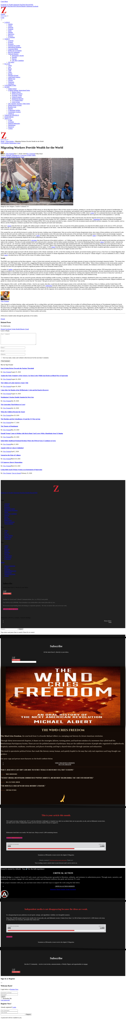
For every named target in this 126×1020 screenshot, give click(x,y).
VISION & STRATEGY (11, 115)
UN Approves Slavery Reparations (11, 462)
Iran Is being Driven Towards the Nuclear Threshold (17, 368)
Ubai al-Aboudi (16, 473)
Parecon (14, 59)
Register (28, 1014)
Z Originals (11, 37)
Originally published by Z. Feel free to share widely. (21, 155)
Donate (3, 14)
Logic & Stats (16, 102)
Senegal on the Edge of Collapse (11, 455)
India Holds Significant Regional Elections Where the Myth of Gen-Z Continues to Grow (28, 440)
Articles (10, 24)
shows (102, 242)
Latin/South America (14, 77)
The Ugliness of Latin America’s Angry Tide (14, 383)
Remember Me (7, 998)
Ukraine (10, 80)
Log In (3, 996)
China (10, 72)
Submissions (11, 125)
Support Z (11, 127)
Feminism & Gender (14, 45)
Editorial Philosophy (14, 123)
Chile (9, 70)
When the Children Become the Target (13, 412)
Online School (12, 88)
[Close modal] (1, 982)
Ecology (10, 42)
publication (49, 285)
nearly (38, 235)
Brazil (10, 69)
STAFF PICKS (8, 117)
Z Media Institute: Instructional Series (19, 90)
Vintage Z (11, 113)
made (94, 235)
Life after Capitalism (18, 60)
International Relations (14, 47)
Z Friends (11, 122)
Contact (10, 128)
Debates (10, 32)
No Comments (31, 154)
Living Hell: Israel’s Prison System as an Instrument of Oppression (21, 469)
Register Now (14, 989)
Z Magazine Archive (14, 110)
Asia (9, 67)
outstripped (96, 219)
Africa (10, 65)
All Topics (11, 62)
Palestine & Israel (13, 75)
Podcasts (10, 27)
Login (14, 1007)
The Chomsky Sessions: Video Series (19, 103)
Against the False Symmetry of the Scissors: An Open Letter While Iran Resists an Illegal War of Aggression (34, 375)
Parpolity (14, 57)
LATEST (7, 22)
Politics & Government (14, 50)
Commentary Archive (14, 112)
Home (2, 141)
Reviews (10, 35)
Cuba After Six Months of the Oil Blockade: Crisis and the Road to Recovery (25, 390)
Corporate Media (13, 49)
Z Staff (10, 120)
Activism (10, 40)
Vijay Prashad (10, 154)
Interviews (11, 34)
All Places (11, 84)
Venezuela (11, 82)
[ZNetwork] (4, 12)
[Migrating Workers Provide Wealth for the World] (37, 205)
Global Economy (17, 97)
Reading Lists (12, 107)
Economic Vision (17, 95)
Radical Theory (16, 92)
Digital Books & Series (15, 105)
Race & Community (14, 52)
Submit (21, 629)
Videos (10, 26)
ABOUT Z (7, 118)
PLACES (7, 64)
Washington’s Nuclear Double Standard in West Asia (17, 397)
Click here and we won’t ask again (58, 860)
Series (10, 30)
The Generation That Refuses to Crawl (13, 404)
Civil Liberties (5, 143)
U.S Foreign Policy (17, 100)
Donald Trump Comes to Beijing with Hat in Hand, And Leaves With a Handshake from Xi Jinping (32, 433)
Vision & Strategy (13, 54)
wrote (92, 213)
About (2, 562)
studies (10, 269)
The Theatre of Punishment (9, 426)
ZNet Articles (10, 141)
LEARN (7, 87)
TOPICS (7, 39)
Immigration (13, 143)
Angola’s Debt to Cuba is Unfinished (12, 448)
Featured (10, 29)
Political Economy (17, 93)
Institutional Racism (17, 98)
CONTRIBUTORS (10, 85)
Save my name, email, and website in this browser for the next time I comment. (26, 358)
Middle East (11, 79)
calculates (34, 240)
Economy (11, 44)
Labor (18, 143)
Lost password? (5, 1000)
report (9, 226)
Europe (10, 74)
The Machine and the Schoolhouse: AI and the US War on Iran (20, 419)
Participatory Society (18, 55)
